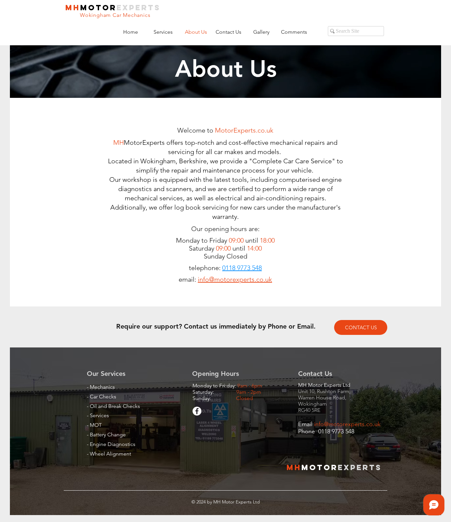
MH (72, 7)
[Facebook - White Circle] (196, 411)
